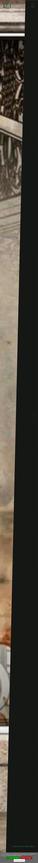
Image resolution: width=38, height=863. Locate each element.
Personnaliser (19, 860)
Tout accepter (13, 858)
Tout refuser (27, 858)
